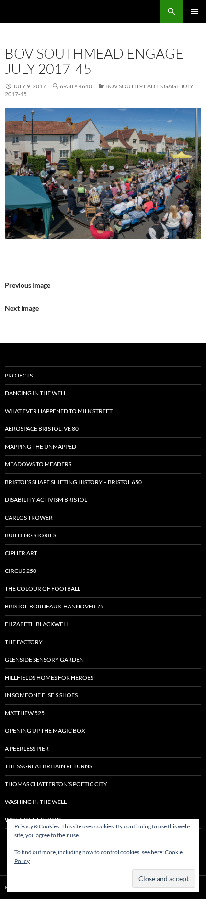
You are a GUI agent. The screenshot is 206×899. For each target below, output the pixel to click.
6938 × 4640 (76, 86)
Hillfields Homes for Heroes (49, 677)
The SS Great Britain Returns (48, 766)
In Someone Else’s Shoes (41, 695)
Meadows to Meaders (38, 464)
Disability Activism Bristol (46, 499)
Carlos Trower (29, 517)
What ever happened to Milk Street (59, 410)
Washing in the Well (36, 801)
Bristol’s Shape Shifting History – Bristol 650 (73, 482)
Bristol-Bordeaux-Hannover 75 (54, 606)
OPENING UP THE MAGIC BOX (45, 730)
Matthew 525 (25, 713)
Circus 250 (20, 570)
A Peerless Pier (27, 748)
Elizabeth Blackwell (37, 624)
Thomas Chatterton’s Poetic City (56, 784)
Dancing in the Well (36, 393)
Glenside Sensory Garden (44, 659)
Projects (19, 375)
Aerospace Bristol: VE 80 (42, 428)
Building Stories (30, 535)
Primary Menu (194, 11)
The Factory (24, 641)
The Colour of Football (42, 588)
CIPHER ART (21, 553)
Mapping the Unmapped (40, 446)
